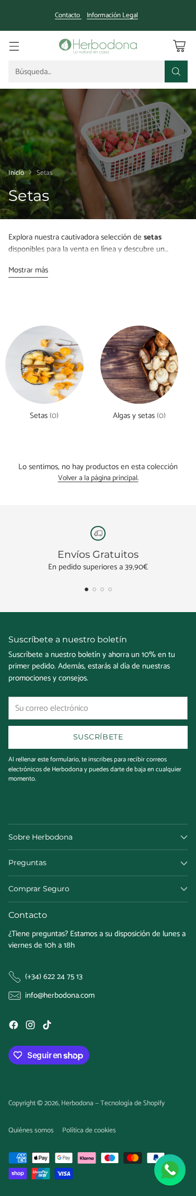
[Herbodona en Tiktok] (47, 1027)
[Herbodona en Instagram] (30, 1027)
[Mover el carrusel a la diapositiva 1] (86, 589)
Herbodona (77, 1103)
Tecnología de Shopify (132, 1103)
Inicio (16, 172)
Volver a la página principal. (98, 478)
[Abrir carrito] (179, 45)
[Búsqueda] (176, 71)
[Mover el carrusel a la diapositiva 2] (94, 589)
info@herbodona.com (60, 996)
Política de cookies (89, 1130)
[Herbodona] (98, 45)
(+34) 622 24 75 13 (54, 977)
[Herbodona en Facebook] (13, 1027)
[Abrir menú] (14, 45)
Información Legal (112, 16)
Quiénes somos (31, 1130)
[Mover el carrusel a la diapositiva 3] (102, 589)
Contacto (68, 15)
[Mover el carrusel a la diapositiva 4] (110, 589)
